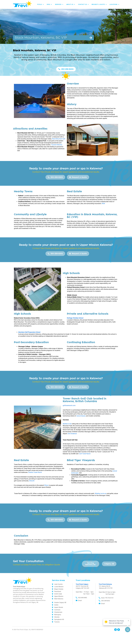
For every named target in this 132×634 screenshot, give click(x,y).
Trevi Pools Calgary (82, 584)
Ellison (46, 485)
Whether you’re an (100, 493)
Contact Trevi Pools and (43, 172)
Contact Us (82, 4)
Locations (113, 4)
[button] (53, 37)
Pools (39, 4)
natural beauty (80, 416)
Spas (48, 4)
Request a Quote (98, 4)
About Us (69, 4)
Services (58, 4)
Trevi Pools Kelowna (105, 584)
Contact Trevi (38, 382)
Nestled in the (67, 424)
